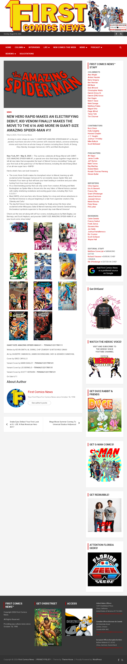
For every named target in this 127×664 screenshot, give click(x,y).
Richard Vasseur (94, 256)
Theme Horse (67, 659)
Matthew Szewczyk (96, 251)
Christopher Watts (95, 90)
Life (46, 47)
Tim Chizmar (93, 116)
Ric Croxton (92, 234)
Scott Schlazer (94, 237)
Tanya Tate (92, 114)
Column (19, 47)
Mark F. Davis (93, 101)
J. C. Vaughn (93, 136)
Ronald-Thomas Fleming (98, 171)
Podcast (95, 47)
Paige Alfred (93, 111)
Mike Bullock (93, 141)
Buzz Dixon (92, 128)
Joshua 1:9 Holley (95, 139)
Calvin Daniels (93, 218)
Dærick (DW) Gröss (95, 96)
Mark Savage (93, 103)
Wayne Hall (92, 239)
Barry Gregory (93, 80)
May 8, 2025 (11, 135)
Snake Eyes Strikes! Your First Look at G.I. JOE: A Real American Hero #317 (24, 424)
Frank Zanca (93, 224)
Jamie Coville (93, 158)
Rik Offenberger (94, 262)
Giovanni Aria (93, 226)
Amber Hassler (94, 77)
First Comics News (25, 135)
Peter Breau (92, 204)
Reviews (10, 54)
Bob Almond (93, 88)
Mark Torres (93, 164)
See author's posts (39, 403)
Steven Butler (93, 174)
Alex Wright (92, 75)
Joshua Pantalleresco (97, 232)
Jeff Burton (92, 161)
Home (8, 47)
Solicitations (27, 54)
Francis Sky (92, 191)
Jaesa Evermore (94, 196)
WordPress (97, 659)
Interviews (34, 47)
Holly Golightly (93, 131)
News (82, 47)
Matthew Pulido (94, 106)
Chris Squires (93, 186)
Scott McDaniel (94, 144)
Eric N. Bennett (94, 188)
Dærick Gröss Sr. (94, 93)
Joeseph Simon (94, 199)
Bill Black (91, 85)
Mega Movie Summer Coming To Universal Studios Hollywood (62, 423)
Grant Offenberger (95, 194)
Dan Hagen (92, 98)
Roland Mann (93, 169)
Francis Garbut (94, 221)
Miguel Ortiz (92, 109)
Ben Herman (93, 82)
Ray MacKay (93, 166)
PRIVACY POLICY (43, 659)
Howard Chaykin (94, 133)
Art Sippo (91, 156)
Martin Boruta (93, 201)
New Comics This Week (64, 47)
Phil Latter (92, 207)
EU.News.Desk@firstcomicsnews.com (109, 648)
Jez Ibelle (91, 229)
